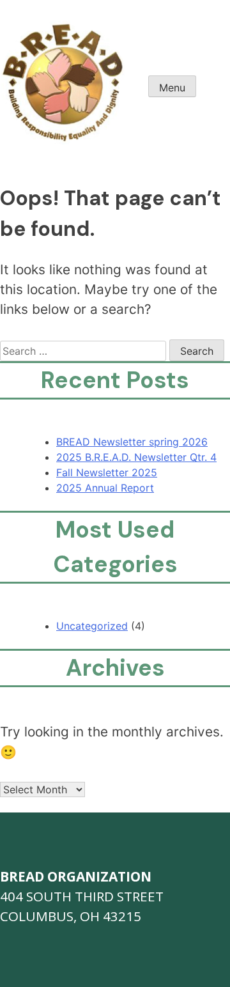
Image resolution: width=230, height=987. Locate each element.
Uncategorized (92, 625)
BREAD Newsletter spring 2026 (132, 441)
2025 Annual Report (105, 487)
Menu (172, 87)
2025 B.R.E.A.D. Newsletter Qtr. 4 (136, 457)
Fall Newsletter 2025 (106, 472)
